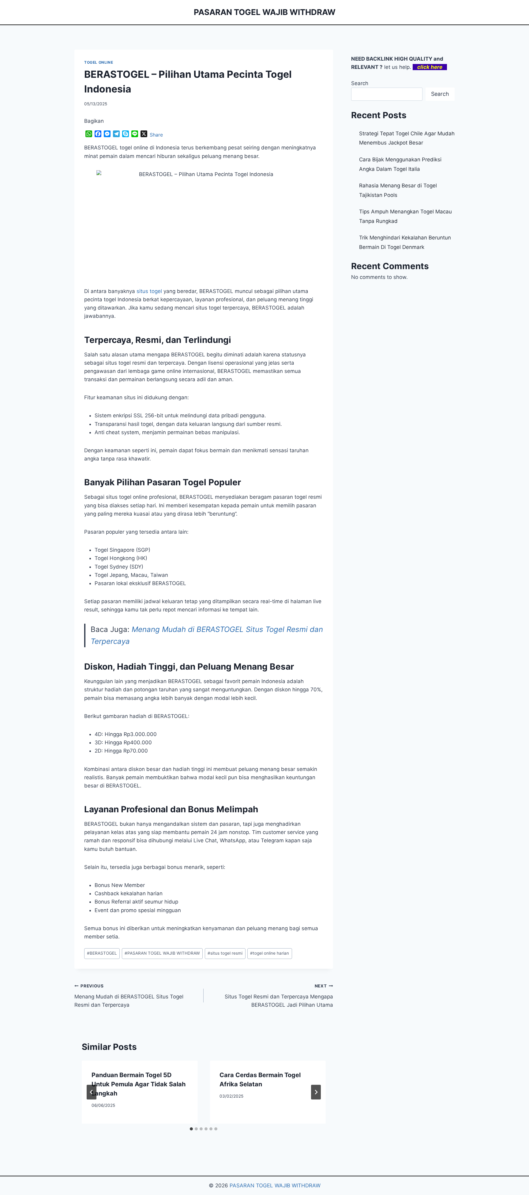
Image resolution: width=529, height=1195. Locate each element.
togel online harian (269, 953)
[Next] (316, 1092)
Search (359, 83)
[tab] (191, 1128)
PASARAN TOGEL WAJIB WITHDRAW (162, 953)
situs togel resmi (225, 953)
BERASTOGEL (102, 953)
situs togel (149, 291)
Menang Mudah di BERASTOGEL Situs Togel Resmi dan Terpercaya (128, 995)
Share (156, 135)
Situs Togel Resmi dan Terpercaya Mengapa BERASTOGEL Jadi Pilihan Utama (279, 995)
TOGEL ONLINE (98, 62)
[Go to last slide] (91, 1092)
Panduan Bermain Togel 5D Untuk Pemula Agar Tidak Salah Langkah (139, 1084)
